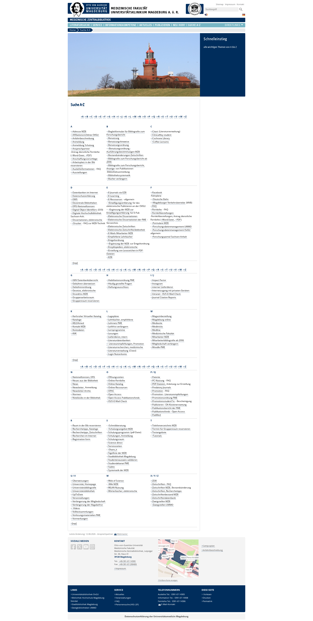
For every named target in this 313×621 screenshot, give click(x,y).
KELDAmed (78, 323)
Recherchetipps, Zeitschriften (87, 432)
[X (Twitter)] (80, 548)
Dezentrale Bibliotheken (85, 202)
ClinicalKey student (161, 134)
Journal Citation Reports (164, 297)
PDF (89, 155)
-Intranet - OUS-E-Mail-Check (166, 293)
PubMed (156, 414)
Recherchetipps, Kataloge (85, 428)
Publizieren (162, 25)
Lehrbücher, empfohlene (120, 319)
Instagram (157, 283)
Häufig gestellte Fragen (120, 283)
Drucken (207, 597)
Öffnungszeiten (116, 377)
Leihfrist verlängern (118, 326)
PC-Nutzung (158, 380)
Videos (76, 508)
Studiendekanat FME (118, 463)
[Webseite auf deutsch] (243, 15)
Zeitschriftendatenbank (164, 497)
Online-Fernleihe (116, 380)
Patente (156, 377)
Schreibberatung (117, 425)
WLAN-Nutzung (116, 487)
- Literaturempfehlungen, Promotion (126, 343)
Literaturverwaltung (118, 350)
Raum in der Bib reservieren (87, 425)
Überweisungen (81, 480)
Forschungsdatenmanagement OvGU (171, 230)
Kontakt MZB (79, 326)
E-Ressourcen (115, 199)
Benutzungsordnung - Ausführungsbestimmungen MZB (123, 150)
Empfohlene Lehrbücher (120, 236)
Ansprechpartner (81, 148)
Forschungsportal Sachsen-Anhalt (170, 236)
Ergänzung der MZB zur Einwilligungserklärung (120, 211)
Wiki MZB (113, 484)
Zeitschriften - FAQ (161, 484)
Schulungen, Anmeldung (120, 435)
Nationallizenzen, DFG (84, 377)
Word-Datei (78, 155)
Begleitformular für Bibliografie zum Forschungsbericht (126, 133)
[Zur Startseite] (88, 16)
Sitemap (220, 4)
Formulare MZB (161, 223)
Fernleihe (157, 209)
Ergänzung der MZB (119, 243)
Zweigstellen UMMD (163, 504)
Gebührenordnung (82, 287)
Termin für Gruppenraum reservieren (171, 428)
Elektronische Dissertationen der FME (127, 219)
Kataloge (77, 319)
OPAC (111, 390)
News (75, 383)
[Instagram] (92, 548)
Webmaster (122, 534)
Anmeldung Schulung (83, 145)
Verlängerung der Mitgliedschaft (89, 501)
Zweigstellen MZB (161, 501)
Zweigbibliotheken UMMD (84, 607)
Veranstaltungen (81, 497)
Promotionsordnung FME (164, 397)
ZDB (154, 480)
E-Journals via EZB (117, 192)
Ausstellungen (80, 172)
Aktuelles (145, 25)
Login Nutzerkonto (117, 354)
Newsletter (78, 387)
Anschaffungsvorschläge (85, 158)
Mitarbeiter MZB (160, 336)
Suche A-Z (194, 25)
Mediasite (157, 323)
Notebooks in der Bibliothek (86, 397)
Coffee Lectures (161, 141)
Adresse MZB (79, 131)
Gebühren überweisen (84, 283)
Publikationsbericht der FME (166, 408)
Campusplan (209, 545)
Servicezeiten (115, 446)
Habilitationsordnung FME (121, 280)
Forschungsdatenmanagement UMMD (172, 226)
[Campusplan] (178, 577)
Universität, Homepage (84, 484)
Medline (156, 330)
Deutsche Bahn (160, 199)
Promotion (157, 390)
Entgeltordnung (116, 240)
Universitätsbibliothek (84, 491)
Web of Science (116, 480)
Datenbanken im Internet (85, 192)
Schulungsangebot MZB (121, 428)
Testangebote (159, 432)
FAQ (154, 206)
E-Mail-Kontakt (168, 604)
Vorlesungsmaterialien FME (86, 515)
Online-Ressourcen (117, 387)
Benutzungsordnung (118, 145)
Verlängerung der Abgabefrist (88, 504)
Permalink (207, 601)
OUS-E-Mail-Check (117, 401)
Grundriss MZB (80, 293)
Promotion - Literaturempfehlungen (170, 394)
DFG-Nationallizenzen (84, 206)
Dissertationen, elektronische (87, 219)
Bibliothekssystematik (119, 175)
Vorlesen (207, 594)
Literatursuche (80, 25)
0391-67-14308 (181, 597)
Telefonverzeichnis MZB (164, 425)
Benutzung (113, 138)
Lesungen (113, 333)
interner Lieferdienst (162, 287)
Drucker (77, 223)
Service (97, 25)
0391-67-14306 (178, 601)
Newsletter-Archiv (82, 390)
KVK (74, 333)
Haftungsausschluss (118, 287)
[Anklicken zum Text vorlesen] (206, 15)
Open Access (114, 394)
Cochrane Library (161, 138)
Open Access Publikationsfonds (124, 397)
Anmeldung (78, 141)
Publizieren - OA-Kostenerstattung (169, 404)
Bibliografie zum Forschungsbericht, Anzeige (126, 167)
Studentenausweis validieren (122, 459)
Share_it (113, 449)
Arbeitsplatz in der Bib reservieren (83, 164)
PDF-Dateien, (159, 383)
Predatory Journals (161, 387)
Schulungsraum (116, 439)
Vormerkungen (80, 518)
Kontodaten (78, 330)
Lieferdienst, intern (117, 336)
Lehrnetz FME (115, 323)
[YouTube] (86, 548)
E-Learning (114, 195)
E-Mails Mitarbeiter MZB (120, 233)
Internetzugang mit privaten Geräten (170, 290)
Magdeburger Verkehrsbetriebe (169, 202)
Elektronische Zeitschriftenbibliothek (126, 229)
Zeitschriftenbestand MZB (165, 494)
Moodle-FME (158, 347)
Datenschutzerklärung (84, 195)
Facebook (157, 192)
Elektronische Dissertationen (122, 216)
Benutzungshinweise (118, 141)
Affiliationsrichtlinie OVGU (86, 134)
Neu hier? (179, 25)
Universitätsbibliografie (84, 487)
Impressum (230, 4)
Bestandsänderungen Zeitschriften (125, 155)
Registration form (81, 439)
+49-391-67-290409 (128, 564)
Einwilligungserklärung (120, 202)
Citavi (155, 131)
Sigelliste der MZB (117, 453)
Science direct (115, 442)
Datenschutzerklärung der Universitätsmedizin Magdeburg (156, 616)
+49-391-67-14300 (127, 561)
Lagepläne (113, 316)
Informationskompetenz (120, 25)
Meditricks (157, 326)
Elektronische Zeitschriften (121, 226)
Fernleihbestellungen (163, 212)
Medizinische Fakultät (163, 333)
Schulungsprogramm (119, 432)
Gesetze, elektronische (84, 290)
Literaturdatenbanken (119, 340)
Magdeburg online (161, 319)
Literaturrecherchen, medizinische (125, 347)
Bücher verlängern (117, 178)
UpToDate (78, 494)
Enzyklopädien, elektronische (122, 247)
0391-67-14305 (178, 594)
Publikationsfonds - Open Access (168, 411)
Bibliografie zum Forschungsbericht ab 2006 (127, 160)
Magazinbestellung (162, 316)
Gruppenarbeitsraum (83, 297)
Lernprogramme (116, 330)
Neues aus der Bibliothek (85, 380)
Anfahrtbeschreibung (83, 138)
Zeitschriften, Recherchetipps (167, 491)
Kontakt (240, 4)
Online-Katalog (115, 383)
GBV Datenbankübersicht (85, 280)
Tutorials (157, 435)
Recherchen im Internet (84, 435)
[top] (75, 262)
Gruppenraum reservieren (86, 300)
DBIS (75, 199)
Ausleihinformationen (83, 168)
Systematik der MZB (118, 470)
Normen (77, 394)
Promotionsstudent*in (163, 401)
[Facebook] (73, 548)
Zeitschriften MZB (161, 487)
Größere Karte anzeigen (168, 580)
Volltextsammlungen (83, 511)
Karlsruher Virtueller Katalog (87, 316)
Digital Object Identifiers (85, 209)
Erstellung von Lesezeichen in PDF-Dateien (125, 252)
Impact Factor (159, 280)
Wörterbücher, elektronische (122, 491)
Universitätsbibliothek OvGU (85, 594)
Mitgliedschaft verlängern (165, 343)
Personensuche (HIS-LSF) (127, 604)
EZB (110, 257)
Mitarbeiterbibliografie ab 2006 (168, 340)
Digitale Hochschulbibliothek (87, 213)
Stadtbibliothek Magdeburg (122, 456)
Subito (111, 466)
